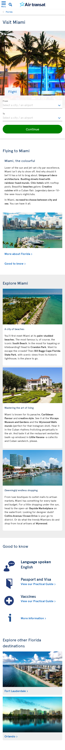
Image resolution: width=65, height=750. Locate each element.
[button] (12, 91)
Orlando (10, 736)
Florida (9, 11)
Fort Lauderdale (15, 691)
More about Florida (17, 254)
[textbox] (32, 104)
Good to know (14, 263)
